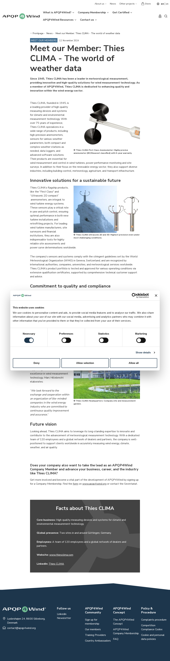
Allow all (134, 363)
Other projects (127, 3)
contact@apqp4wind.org (21, 628)
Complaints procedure (154, 620)
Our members (93, 629)
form (75, 484)
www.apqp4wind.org (94, 484)
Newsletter (64, 618)
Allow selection (85, 363)
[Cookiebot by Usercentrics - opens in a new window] (134, 295)
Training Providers (95, 635)
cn (167, 4)
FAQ (115, 639)
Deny (37, 363)
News (113, 3)
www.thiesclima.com (61, 555)
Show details (143, 352)
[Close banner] (156, 295)
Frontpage (38, 33)
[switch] (66, 340)
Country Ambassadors (98, 641)
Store (148, 3)
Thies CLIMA (56, 564)
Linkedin (61, 614)
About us (100, 3)
